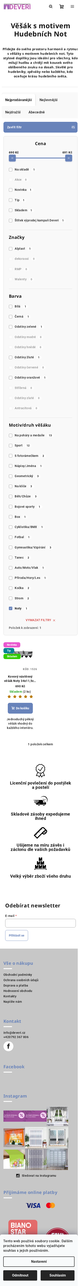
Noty (21, 608)
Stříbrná (23, 388)
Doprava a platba (15, 985)
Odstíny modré (28, 337)
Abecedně (37, 112)
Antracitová (26, 408)
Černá (22, 316)
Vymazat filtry (38, 620)
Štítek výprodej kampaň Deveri (39, 220)
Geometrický (27, 476)
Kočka (22, 588)
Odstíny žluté (27, 357)
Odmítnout (20, 1275)
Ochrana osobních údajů (21, 980)
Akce (21, 179)
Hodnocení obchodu (17, 991)
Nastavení (39, 1261)
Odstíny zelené (28, 326)
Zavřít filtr (14, 127)
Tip (19, 200)
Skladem (23, 210)
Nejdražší (13, 112)
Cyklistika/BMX (29, 527)
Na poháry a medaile (33, 435)
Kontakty (9, 996)
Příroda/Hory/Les (30, 578)
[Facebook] (8, 1046)
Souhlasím (57, 1275)
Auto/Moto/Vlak (29, 567)
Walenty (23, 279)
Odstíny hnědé (28, 347)
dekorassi (25, 258)
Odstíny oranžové (30, 377)
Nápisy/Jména (28, 466)
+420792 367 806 (16, 1037)
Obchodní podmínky (17, 974)
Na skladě (25, 169)
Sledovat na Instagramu (39, 1175)
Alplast (23, 248)
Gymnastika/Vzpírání (33, 547)
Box (20, 516)
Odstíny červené (29, 367)
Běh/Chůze (26, 496)
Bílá (20, 306)
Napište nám (12, 1001)
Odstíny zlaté (27, 398)
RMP (21, 269)
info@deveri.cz (14, 1032)
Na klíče (23, 486)
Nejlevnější (48, 100)
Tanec (22, 557)
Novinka (23, 189)
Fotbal (22, 537)
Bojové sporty (27, 506)
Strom (22, 598)
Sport (22, 445)
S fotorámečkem (29, 455)
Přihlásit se (16, 935)
